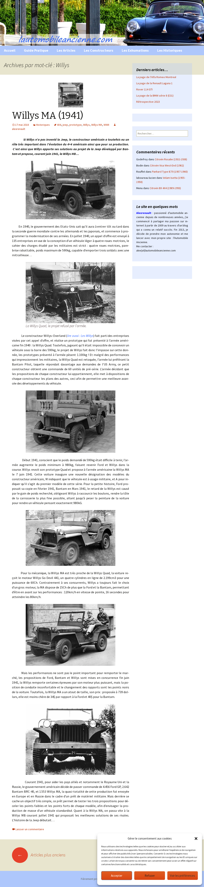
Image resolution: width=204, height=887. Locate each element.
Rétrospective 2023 (148, 101)
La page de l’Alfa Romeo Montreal (156, 77)
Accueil (9, 50)
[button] (196, 839)
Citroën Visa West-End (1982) (167, 165)
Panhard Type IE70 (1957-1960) (170, 171)
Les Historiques (169, 50)
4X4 (59, 125)
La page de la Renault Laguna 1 (154, 83)
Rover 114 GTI (144, 89)
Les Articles (66, 50)
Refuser (150, 875)
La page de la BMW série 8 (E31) (155, 95)
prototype (75, 125)
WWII (106, 125)
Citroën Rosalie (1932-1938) (171, 159)
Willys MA (96, 125)
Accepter (116, 875)
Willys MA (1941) (47, 115)
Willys (86, 125)
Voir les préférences (182, 875)
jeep (65, 125)
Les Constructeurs (98, 50)
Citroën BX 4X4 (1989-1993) (165, 188)
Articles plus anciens (41, 855)
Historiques (43, 125)
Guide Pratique (36, 50)
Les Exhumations (135, 50)
